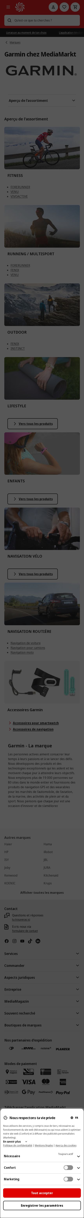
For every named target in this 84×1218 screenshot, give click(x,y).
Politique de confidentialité (17, 1145)
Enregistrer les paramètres (42, 1205)
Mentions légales (44, 1145)
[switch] (68, 1167)
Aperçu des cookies (65, 1145)
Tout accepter (42, 1193)
